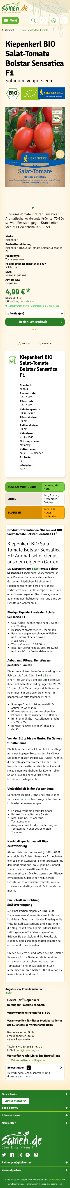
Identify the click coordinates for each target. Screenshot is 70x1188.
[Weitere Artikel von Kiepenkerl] (51, 93)
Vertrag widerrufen (15, 1100)
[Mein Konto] (53, 20)
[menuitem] (10, 20)
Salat (35, 568)
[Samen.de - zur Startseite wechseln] (15, 7)
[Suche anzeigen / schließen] (33, 20)
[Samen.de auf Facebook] (12, 1155)
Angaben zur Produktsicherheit (25, 989)
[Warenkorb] (63, 20)
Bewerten (47, 343)
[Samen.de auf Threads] (37, 1155)
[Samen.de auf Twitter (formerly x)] (4, 1155)
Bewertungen (15, 1067)
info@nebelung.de (28, 1050)
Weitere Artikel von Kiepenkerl (28, 1060)
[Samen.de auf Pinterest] (27, 1155)
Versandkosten (54, 1179)
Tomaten (25, 799)
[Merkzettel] (43, 20)
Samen (49, 675)
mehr (8, 992)
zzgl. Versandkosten (25, 301)
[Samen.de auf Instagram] (20, 1155)
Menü (13, 20)
